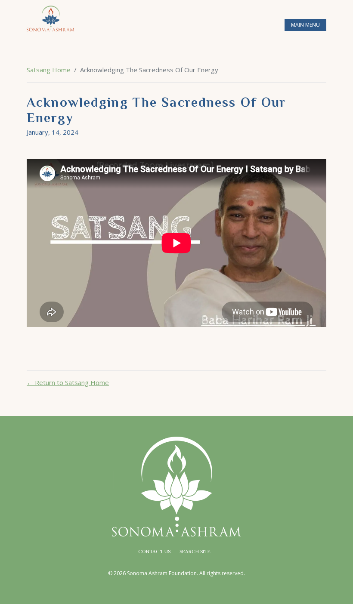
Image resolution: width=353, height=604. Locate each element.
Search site (195, 552)
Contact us (154, 552)
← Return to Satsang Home (68, 382)
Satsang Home (49, 69)
